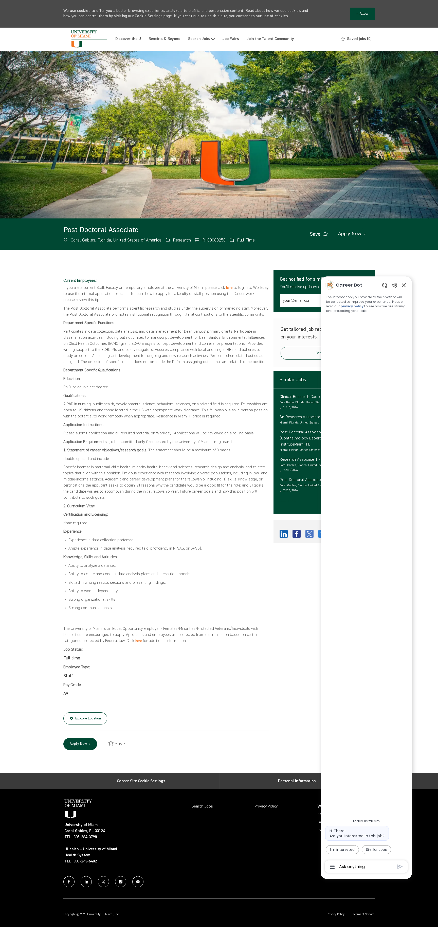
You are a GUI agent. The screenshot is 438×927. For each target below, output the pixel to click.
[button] (350, 234)
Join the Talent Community (270, 39)
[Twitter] (103, 881)
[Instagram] (120, 881)
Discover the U (128, 39)
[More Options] (332, 867)
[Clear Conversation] (384, 284)
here (229, 288)
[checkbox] (315, 234)
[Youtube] (137, 881)
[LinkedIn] (86, 881)
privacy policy (352, 306)
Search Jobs (202, 806)
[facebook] (69, 881)
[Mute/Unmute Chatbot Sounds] (394, 285)
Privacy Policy (266, 806)
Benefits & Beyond (164, 39)
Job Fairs (231, 39)
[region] (366, 575)
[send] (400, 866)
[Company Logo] (87, 39)
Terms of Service (364, 914)
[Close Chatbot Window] (403, 285)
